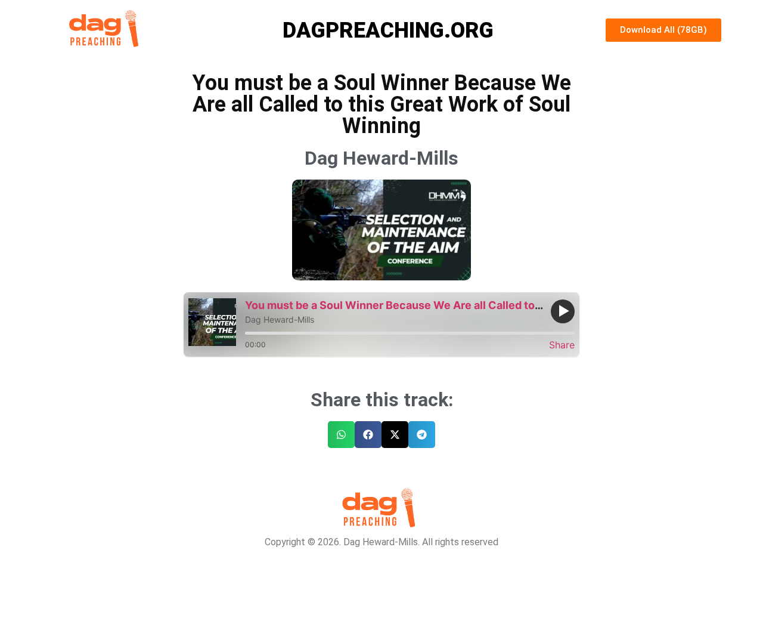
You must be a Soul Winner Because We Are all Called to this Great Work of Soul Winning (474, 305)
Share (562, 345)
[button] (341, 434)
